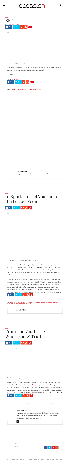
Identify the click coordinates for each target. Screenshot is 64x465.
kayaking (25, 302)
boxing (16, 302)
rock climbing (36, 302)
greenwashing (42, 403)
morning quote (32, 89)
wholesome (35, 385)
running (43, 302)
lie (25, 387)
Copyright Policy (16, 452)
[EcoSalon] (32, 5)
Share (10, 26)
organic (9, 404)
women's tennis (50, 302)
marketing (49, 403)
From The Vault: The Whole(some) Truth (25, 333)
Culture (7, 17)
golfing (20, 302)
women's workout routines (24, 303)
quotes (39, 89)
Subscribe (16, 449)
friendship (24, 89)
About (16, 443)
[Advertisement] (35, 151)
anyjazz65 (15, 79)
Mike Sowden (16, 340)
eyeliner (25, 403)
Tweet (17, 26)
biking (12, 302)
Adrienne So (16, 205)
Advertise (16, 446)
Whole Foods (21, 404)
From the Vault (33, 403)
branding (12, 403)
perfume (14, 404)
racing (30, 302)
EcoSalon (18, 89)
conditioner (19, 403)
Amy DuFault (15, 24)
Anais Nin (12, 89)
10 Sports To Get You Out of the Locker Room (32, 198)
